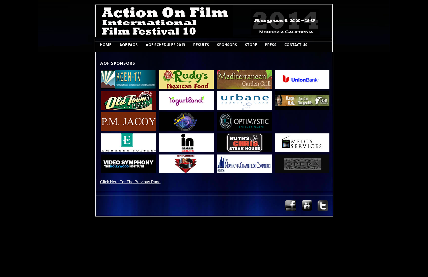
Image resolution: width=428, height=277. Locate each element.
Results (201, 44)
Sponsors (227, 44)
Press (270, 44)
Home (105, 44)
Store (251, 44)
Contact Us (295, 44)
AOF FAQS (128, 44)
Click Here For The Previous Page (130, 182)
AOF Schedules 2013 (165, 44)
